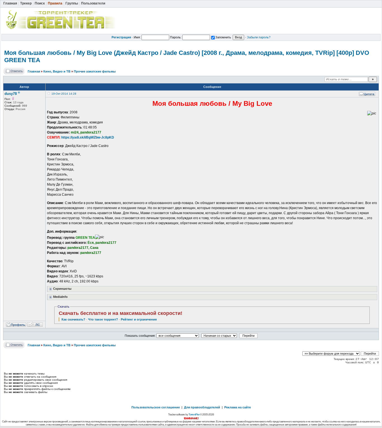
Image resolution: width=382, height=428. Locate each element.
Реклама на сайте (237, 407)
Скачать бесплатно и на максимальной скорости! (120, 313)
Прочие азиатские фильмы (94, 71)
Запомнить (223, 37)
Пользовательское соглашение (155, 407)
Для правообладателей (202, 407)
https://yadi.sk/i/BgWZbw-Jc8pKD (87, 137)
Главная (34, 71)
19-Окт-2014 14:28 (63, 93)
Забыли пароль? (258, 37)
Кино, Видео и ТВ (56, 71)
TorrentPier (193, 414)
